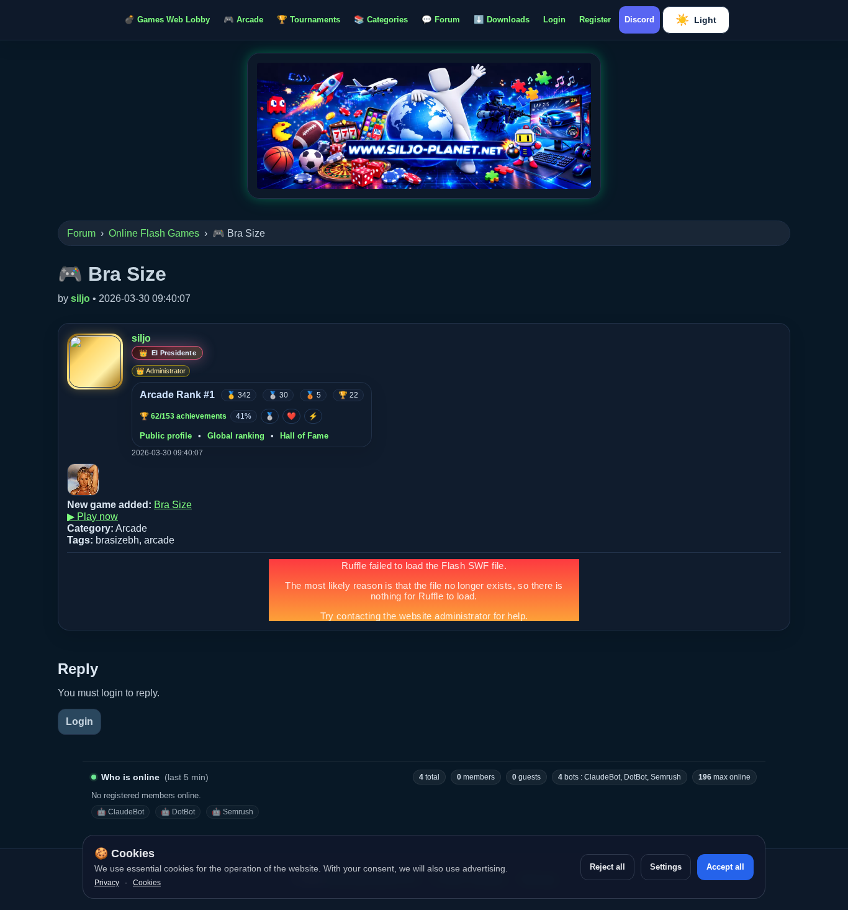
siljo (80, 298)
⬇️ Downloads (502, 19)
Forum (81, 233)
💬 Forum (441, 19)
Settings (666, 866)
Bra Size (173, 504)
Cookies (147, 882)
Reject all (607, 866)
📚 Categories (381, 19)
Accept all (725, 866)
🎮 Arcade (243, 19)
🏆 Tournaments (308, 19)
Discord (639, 19)
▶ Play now (92, 516)
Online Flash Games (154, 233)
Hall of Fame (304, 435)
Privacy (106, 882)
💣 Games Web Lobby (167, 19)
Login (554, 19)
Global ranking (235, 435)
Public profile (166, 435)
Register (595, 19)
